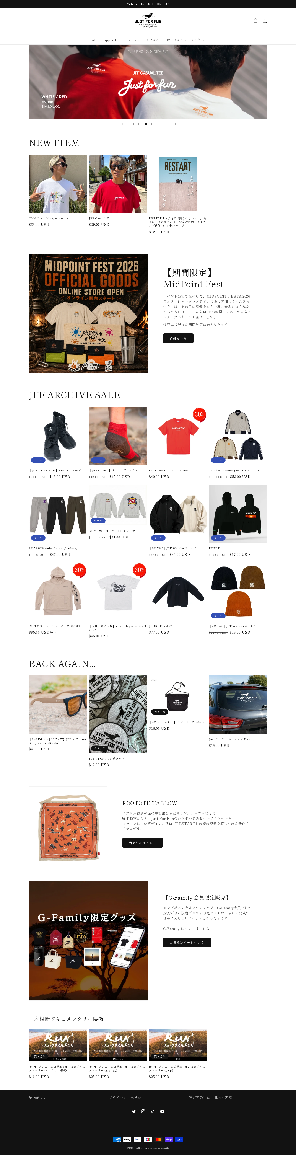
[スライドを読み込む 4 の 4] (152, 124)
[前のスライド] (122, 124)
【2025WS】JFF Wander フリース (173, 548)
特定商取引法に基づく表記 (210, 1097)
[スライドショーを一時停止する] (174, 124)
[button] (176, 39)
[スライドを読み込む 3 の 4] (146, 124)
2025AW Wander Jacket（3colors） (234, 470)
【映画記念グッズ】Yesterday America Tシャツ (118, 628)
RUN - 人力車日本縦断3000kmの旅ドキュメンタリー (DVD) (177, 1068)
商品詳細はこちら (142, 842)
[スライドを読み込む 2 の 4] (139, 124)
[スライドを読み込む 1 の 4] (133, 124)
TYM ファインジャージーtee (48, 218)
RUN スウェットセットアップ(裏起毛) (54, 626)
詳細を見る (178, 338)
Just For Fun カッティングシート (232, 739)
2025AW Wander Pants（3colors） (54, 548)
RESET (214, 548)
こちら (204, 928)
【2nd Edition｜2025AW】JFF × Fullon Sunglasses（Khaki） (57, 741)
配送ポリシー (39, 1097)
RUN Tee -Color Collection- (169, 470)
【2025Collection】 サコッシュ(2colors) (177, 722)
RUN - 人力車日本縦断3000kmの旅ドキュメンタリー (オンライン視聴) (57, 1068)
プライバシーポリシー (127, 1097)
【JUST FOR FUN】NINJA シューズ (55, 470)
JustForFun (141, 1147)
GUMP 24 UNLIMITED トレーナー (113, 531)
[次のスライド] (163, 124)
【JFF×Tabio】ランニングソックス (113, 470)
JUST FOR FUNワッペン (106, 758)
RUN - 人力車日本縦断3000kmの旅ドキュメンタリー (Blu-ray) (117, 1068)
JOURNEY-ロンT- (161, 626)
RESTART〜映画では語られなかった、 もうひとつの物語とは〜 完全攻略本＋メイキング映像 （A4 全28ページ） (178, 222)
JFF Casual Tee (100, 218)
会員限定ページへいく (187, 942)
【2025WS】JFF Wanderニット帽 (232, 626)
